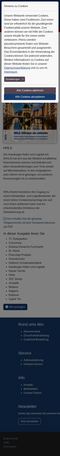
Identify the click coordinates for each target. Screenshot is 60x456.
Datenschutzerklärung (17, 67)
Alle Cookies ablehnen (30, 90)
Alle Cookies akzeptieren (30, 96)
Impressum (10, 71)
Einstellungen (13, 79)
